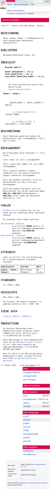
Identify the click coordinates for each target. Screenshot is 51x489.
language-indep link (31, 372)
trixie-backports (29, 399)
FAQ (32, 4)
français (26, 427)
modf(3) (16, 316)
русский (26, 441)
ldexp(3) (5, 26)
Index (9, 4)
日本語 (26, 430)
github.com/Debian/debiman (31, 483)
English (26, 423)
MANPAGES (10, 1)
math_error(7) (12, 210)
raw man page (29, 379)
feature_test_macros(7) (19, 89)
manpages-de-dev (21, 13)
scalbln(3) (26, 316)
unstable (11, 13)
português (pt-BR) (30, 434)
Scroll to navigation (11, 20)
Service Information (15, 10)
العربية (25, 416)
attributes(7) (15, 257)
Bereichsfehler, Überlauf (12, 224)
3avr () (29, 454)
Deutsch (26, 420)
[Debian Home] (3, 5)
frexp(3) (7, 316)
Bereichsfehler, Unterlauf (13, 235)
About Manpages (21, 4)
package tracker (30, 376)
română (26, 437)
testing (26, 403)
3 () (28, 451)
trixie (25, 396)
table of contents (31, 385)
